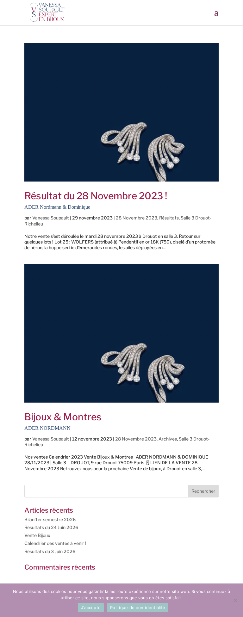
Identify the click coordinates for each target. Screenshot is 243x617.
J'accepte (91, 607)
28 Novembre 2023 (136, 217)
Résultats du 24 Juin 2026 (51, 527)
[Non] (235, 600)
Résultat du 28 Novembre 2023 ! (95, 200)
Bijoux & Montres (63, 421)
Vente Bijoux (37, 535)
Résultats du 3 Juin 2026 (49, 551)
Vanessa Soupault (50, 217)
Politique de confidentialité (137, 607)
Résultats (169, 217)
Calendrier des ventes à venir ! (55, 543)
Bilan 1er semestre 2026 (50, 519)
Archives (168, 438)
